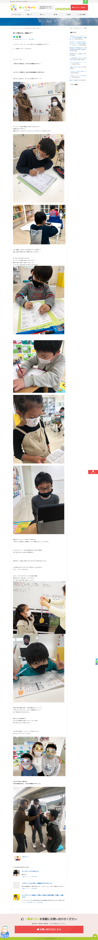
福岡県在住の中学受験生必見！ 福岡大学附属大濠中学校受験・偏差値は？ (78, 48)
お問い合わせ (93, 472)
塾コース (42, 14)
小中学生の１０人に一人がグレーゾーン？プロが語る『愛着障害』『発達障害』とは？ (78, 37)
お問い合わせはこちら (50, 929)
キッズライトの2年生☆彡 (30, 871)
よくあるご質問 (81, 14)
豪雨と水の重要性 (74, 80)
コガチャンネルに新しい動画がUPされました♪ (37, 883)
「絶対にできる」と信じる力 (76, 67)
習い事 (55, 14)
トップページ (13, 28)
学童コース (29, 14)
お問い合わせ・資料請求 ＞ (80, 7)
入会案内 (68, 14)
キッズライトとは (16, 14)
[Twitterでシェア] (14, 37)
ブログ (18, 28)
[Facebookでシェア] (20, 37)
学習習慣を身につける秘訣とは (77, 53)
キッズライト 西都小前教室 (25, 28)
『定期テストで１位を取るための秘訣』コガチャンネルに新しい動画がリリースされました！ (78, 43)
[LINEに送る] (17, 37)
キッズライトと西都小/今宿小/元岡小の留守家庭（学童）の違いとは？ (43, 896)
